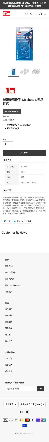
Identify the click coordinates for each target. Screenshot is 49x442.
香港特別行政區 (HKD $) (31, 404)
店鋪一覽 (8, 358)
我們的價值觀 (10, 272)
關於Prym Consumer (13, 285)
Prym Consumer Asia (27, 434)
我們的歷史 (9, 279)
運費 (12, 120)
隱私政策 (8, 335)
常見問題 (8, 309)
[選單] (45, 13)
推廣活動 (8, 365)
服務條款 (8, 328)
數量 (4, 140)
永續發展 (8, 292)
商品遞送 (8, 315)
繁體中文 (10, 404)
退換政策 (8, 322)
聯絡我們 (8, 341)
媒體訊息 (8, 371)
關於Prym (9, 266)
